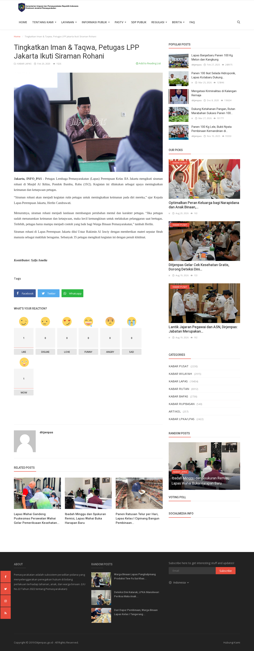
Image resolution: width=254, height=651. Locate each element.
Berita (177, 22)
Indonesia (180, 582)
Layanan (68, 22)
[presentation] (225, 448)
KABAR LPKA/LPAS (181, 419)
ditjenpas (46, 432)
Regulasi (158, 22)
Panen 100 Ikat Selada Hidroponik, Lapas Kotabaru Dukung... (213, 75)
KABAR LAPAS (24, 63)
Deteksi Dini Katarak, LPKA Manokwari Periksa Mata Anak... (136, 594)
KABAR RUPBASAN (181, 404)
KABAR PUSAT (179, 366)
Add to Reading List (149, 63)
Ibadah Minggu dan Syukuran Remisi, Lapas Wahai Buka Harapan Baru (85, 518)
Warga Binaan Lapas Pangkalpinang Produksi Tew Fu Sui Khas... (135, 576)
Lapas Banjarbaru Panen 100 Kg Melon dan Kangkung (212, 57)
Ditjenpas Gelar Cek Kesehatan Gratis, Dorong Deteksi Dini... (199, 267)
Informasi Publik (95, 22)
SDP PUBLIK (138, 22)
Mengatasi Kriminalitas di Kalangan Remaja (214, 93)
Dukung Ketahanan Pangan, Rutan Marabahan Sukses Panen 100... (213, 111)
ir (192, 82)
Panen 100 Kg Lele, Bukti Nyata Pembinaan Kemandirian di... (211, 129)
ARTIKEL (175, 411)
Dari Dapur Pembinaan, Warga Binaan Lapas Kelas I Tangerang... (136, 612)
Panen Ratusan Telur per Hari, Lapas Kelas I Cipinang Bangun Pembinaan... (137, 518)
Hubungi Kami (231, 642)
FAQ (192, 22)
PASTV (119, 22)
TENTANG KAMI (43, 22)
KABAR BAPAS (178, 396)
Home (23, 22)
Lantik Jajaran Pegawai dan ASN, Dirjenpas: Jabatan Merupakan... (203, 329)
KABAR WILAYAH (180, 374)
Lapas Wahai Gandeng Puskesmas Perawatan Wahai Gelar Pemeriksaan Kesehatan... (36, 518)
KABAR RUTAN (179, 389)
